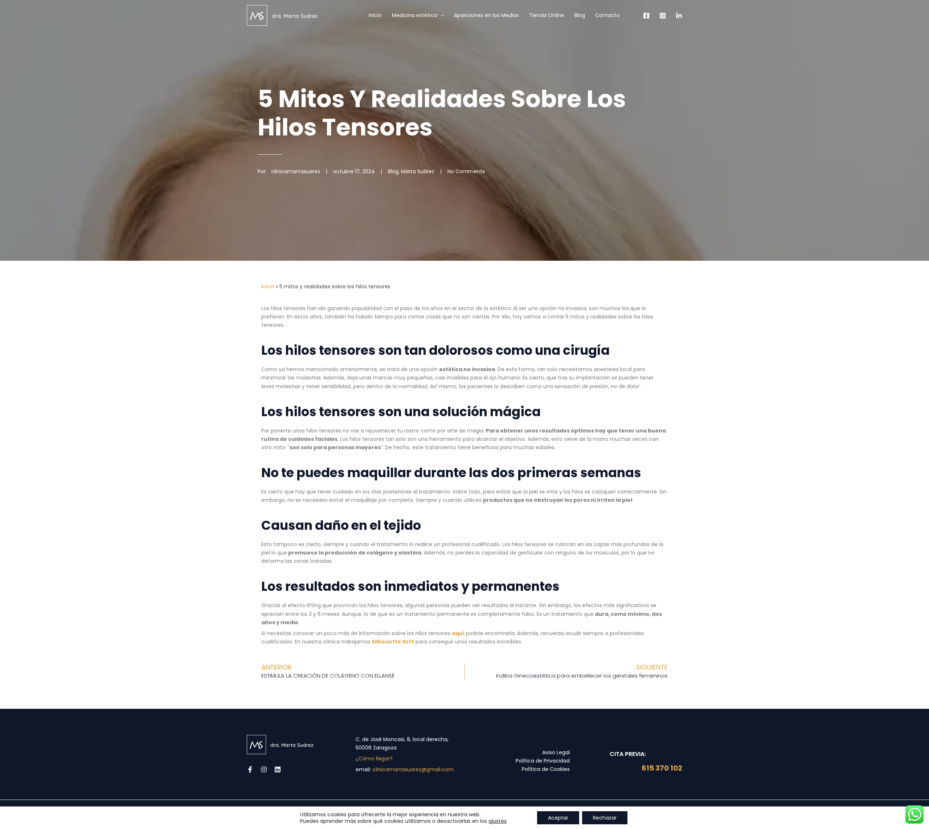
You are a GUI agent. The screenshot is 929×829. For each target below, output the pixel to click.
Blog (579, 15)
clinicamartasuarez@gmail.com (413, 769)
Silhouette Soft (392, 641)
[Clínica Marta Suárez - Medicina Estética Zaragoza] (282, 15)
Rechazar (605, 817)
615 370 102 (661, 768)
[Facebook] (646, 15)
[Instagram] (662, 15)
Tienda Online (546, 15)
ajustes (497, 821)
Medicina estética (414, 15)
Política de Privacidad (543, 760)
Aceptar (558, 817)
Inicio (375, 15)
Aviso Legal (556, 752)
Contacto (607, 15)
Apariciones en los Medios (486, 15)
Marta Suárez (417, 171)
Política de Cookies (546, 769)
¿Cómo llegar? (374, 758)
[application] (440, 15)
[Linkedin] (679, 15)
